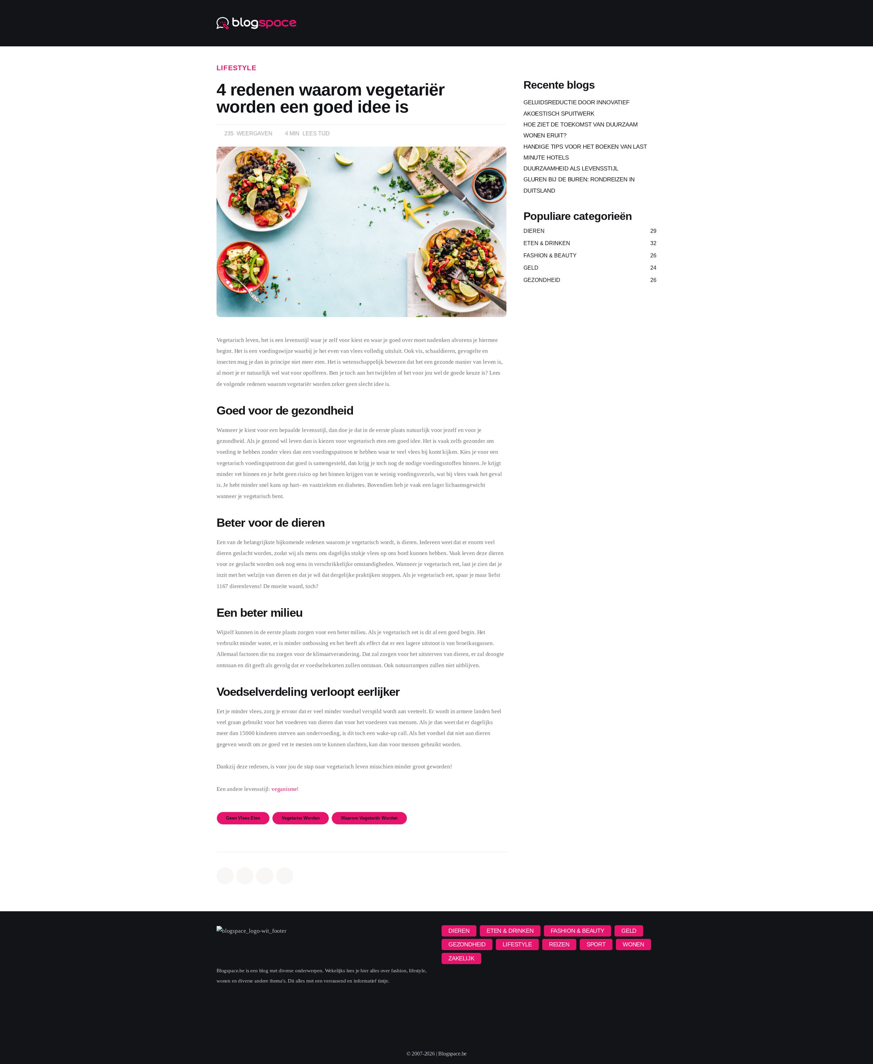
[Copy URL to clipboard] (284, 875)
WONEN (633, 944)
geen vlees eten (243, 818)
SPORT (596, 944)
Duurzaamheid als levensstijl (570, 168)
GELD (628, 931)
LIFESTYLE (236, 67)
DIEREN (459, 931)
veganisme (284, 789)
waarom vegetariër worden (369, 818)
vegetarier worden (301, 818)
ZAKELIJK (461, 958)
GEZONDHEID (467, 944)
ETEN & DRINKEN (510, 931)
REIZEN (559, 944)
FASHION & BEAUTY (577, 931)
